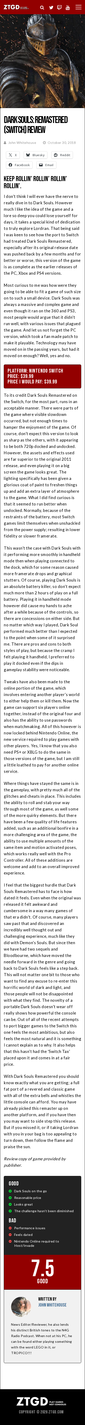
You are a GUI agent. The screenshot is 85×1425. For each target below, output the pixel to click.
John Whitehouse (22, 143)
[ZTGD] (16, 8)
